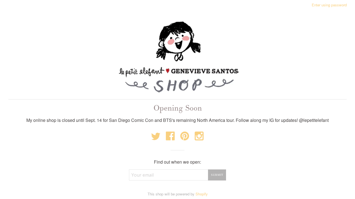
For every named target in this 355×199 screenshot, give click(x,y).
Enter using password (329, 4)
